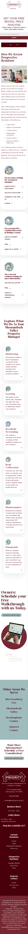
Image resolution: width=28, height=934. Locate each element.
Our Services (14, 885)
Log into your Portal (12, 283)
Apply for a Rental (11, 249)
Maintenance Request (14, 846)
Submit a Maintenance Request (9, 295)
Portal (14, 841)
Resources (14, 848)
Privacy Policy (18, 909)
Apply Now (14, 866)
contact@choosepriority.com (14, 800)
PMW (15, 907)
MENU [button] (14, 8)
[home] (14, 4)
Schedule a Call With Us (12, 198)
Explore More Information (10, 187)
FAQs (6, 244)
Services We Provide (12, 193)
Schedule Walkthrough (11, 615)
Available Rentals (14, 863)
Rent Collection (17, 44)
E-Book (7, 203)
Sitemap (9, 909)
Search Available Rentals (11, 238)
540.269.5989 (19, 27)
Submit (14, 38)
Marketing (11, 44)
